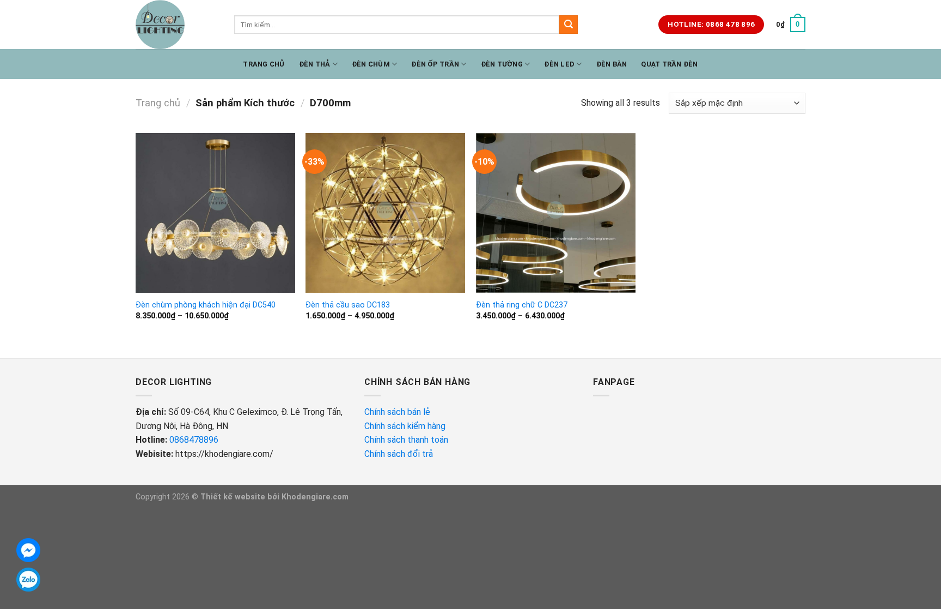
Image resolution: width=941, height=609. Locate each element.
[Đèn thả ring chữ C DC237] (556, 213)
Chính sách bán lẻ (397, 412)
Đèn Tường (502, 64)
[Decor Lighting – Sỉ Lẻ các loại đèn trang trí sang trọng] (177, 24)
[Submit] (568, 24)
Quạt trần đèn (669, 64)
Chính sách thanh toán (406, 440)
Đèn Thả (315, 64)
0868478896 (193, 440)
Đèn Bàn (611, 64)
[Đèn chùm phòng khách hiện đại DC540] (215, 213)
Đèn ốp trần (435, 64)
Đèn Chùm (371, 64)
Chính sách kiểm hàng (406, 426)
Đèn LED (559, 64)
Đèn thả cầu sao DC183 (347, 305)
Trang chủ (263, 64)
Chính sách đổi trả (399, 454)
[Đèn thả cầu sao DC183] (385, 213)
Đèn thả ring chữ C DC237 (521, 305)
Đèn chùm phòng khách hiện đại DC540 (206, 305)
